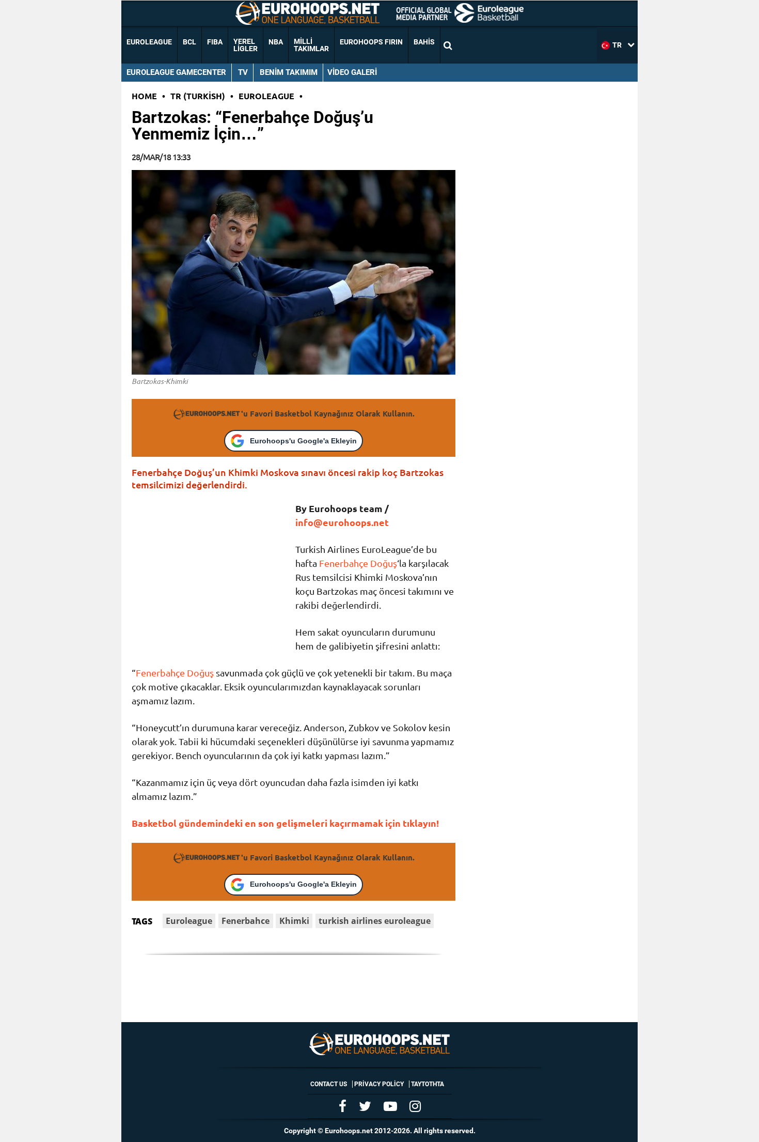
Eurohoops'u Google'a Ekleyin (303, 441)
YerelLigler (245, 45)
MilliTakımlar (311, 45)
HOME (144, 95)
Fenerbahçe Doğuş (358, 563)
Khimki (294, 921)
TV (243, 72)
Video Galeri (352, 72)
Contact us (328, 1084)
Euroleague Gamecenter (176, 72)
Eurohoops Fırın (371, 42)
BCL (189, 42)
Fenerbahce (246, 921)
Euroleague (266, 95)
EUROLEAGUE (149, 42)
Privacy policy (379, 1084)
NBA (275, 42)
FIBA (215, 42)
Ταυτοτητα (427, 1084)
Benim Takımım (289, 72)
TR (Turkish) (197, 95)
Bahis (424, 42)
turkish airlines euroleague (375, 921)
